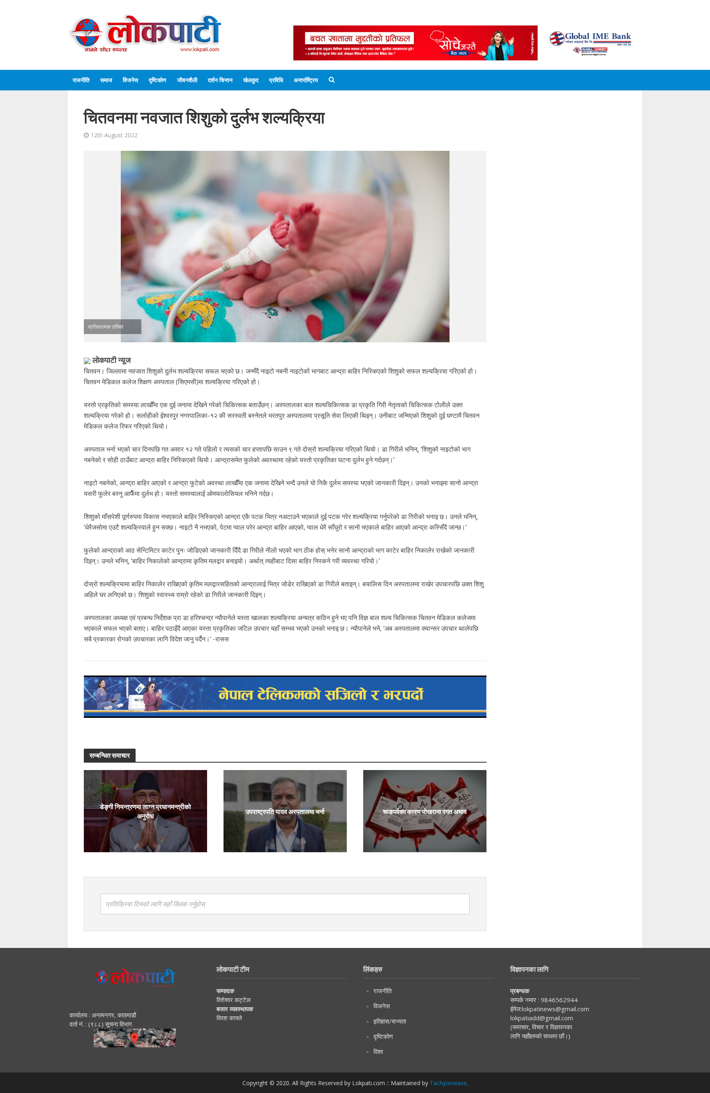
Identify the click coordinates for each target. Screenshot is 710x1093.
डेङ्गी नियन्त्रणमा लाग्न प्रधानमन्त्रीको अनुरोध (145, 811)
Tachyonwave (448, 1083)
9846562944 (558, 1000)
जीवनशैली (187, 80)
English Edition (378, 17)
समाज (106, 80)
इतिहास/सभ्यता (389, 1021)
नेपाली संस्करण (430, 17)
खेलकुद (250, 80)
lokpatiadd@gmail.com (541, 1018)
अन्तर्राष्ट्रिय (306, 80)
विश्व (378, 1051)
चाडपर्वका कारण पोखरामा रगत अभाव (425, 811)
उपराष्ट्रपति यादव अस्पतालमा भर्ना (285, 811)
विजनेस (130, 80)
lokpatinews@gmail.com (555, 1009)
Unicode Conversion (491, 17)
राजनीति (81, 80)
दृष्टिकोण (157, 80)
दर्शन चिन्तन (220, 80)
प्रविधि (276, 80)
